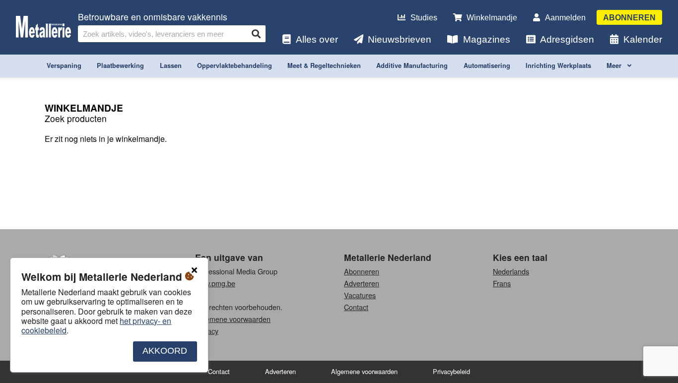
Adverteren (361, 283)
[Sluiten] (194, 270)
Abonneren (629, 17)
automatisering (487, 65)
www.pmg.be (215, 283)
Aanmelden (565, 17)
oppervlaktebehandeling (234, 65)
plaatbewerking (120, 65)
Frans (502, 283)
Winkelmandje (492, 17)
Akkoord (164, 351)
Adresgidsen (567, 39)
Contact (356, 307)
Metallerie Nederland (387, 257)
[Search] (256, 33)
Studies (423, 17)
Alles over (317, 39)
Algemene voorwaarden (233, 319)
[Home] (43, 27)
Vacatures (360, 295)
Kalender (642, 39)
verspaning (64, 65)
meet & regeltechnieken (324, 65)
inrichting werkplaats (558, 65)
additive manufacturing (412, 65)
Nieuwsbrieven (399, 39)
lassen (171, 65)
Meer (615, 65)
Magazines (486, 39)
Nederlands (511, 271)
